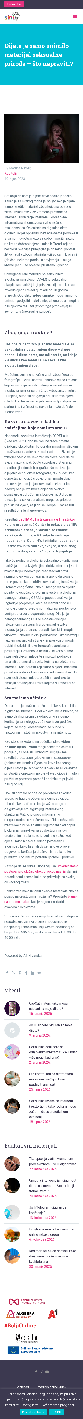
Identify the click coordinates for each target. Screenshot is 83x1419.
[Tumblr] (26, 973)
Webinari (23, 1387)
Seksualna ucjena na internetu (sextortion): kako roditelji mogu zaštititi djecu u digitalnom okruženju (52, 1109)
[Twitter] (13, 973)
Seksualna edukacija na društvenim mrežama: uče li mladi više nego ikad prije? (53, 1052)
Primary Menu (75, 16)
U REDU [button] (56, 1412)
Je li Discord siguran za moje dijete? (50, 1028)
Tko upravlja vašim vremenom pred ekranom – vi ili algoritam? (52, 1161)
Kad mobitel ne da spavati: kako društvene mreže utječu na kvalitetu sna (52, 1256)
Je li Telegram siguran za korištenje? (47, 1210)
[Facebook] (7, 973)
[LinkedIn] (32, 973)
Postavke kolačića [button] (33, 1412)
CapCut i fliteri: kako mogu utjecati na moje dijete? (48, 1006)
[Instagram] (41, 1371)
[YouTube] (47, 1371)
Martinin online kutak (52, 1387)
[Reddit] (39, 973)
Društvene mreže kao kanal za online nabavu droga (51, 1232)
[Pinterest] (20, 973)
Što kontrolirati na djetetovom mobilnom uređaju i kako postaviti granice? (51, 1079)
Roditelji (10, 174)
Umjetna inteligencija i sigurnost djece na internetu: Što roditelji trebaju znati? (52, 1185)
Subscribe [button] (14, 4)
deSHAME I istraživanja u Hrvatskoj (47, 519)
